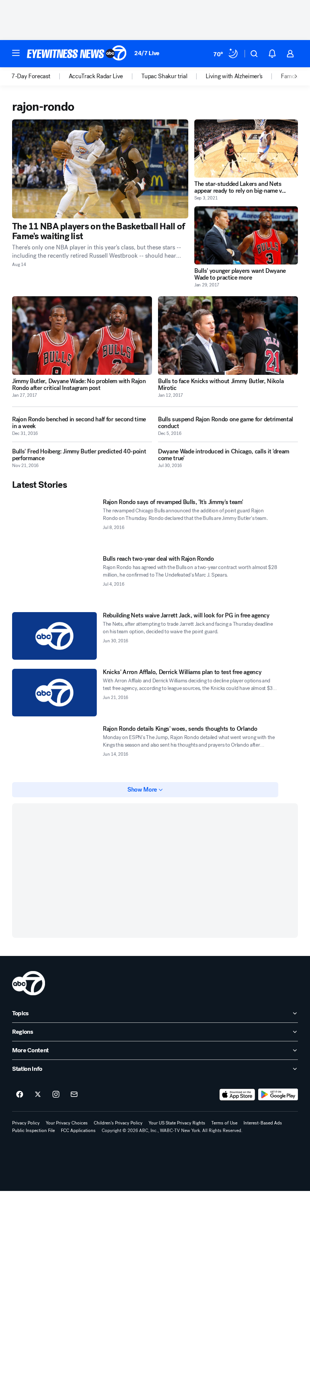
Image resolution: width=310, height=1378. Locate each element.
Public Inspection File (33, 1130)
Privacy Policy (26, 1123)
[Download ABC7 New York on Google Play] (278, 1095)
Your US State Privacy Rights (177, 1123)
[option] (40, 76)
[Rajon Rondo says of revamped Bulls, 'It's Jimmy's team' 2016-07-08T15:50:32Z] (54, 522)
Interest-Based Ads (262, 1123)
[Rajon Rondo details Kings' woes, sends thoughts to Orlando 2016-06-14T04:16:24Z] (54, 749)
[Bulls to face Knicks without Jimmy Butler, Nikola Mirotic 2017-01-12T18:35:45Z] (228, 335)
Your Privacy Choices (67, 1123)
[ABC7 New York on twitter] (37, 1094)
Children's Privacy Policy (118, 1123)
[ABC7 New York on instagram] (56, 1094)
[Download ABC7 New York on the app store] (237, 1095)
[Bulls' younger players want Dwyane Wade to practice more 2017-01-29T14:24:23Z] (246, 235)
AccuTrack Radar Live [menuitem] (96, 76)
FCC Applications (78, 1130)
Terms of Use (224, 1123)
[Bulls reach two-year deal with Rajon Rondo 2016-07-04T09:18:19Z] (54, 579)
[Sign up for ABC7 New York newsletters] (74, 1094)
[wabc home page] (28, 983)
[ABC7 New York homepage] (77, 53)
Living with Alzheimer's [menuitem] (234, 76)
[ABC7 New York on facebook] (19, 1094)
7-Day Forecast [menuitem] (30, 76)
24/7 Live (147, 53)
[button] (16, 52)
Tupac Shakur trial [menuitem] (164, 76)
